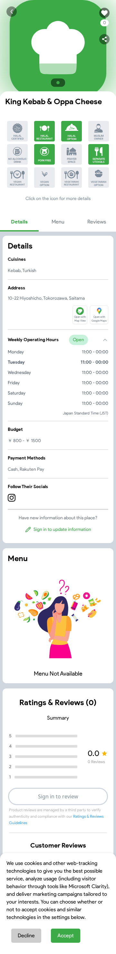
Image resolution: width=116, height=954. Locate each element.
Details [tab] (19, 222)
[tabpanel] (58, 389)
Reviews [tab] (96, 222)
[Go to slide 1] (58, 82)
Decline (26, 935)
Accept (65, 935)
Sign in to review (58, 796)
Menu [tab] (58, 222)
